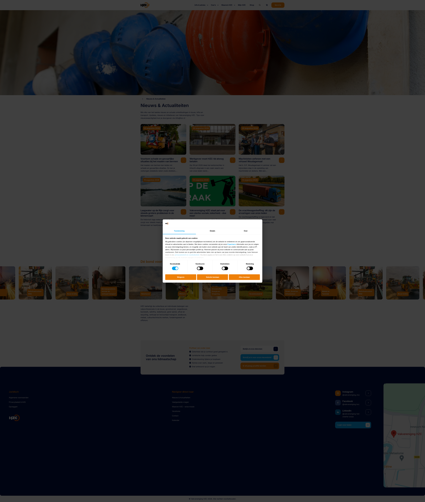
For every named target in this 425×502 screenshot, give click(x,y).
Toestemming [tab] (179, 231)
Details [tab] (212, 231)
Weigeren (180, 277)
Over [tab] (246, 231)
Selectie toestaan (212, 277)
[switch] (200, 268)
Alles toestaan (244, 277)
